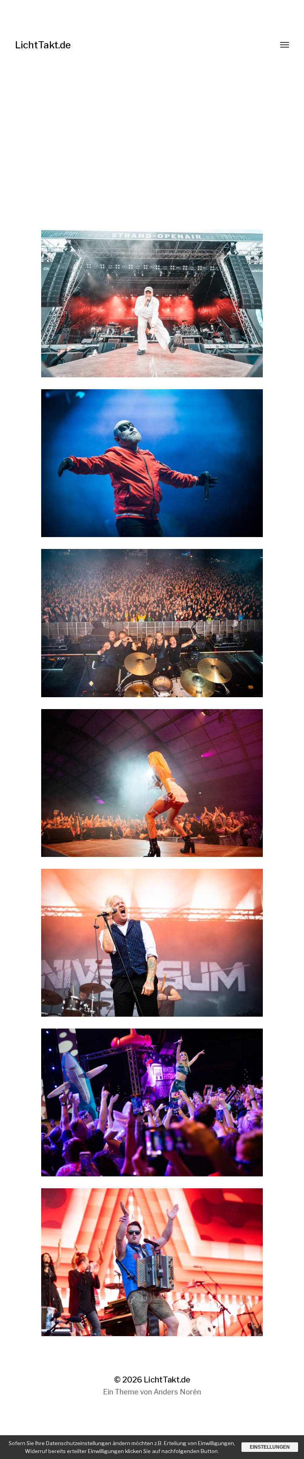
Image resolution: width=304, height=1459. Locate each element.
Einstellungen (270, 1447)
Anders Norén (177, 1392)
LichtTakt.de (43, 45)
